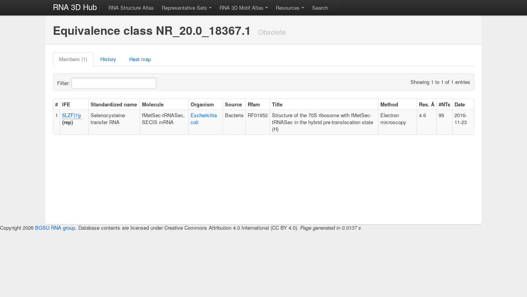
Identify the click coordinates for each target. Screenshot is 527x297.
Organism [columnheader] (202, 104)
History (108, 59)
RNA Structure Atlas (131, 7)
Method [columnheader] (389, 104)
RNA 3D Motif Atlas (242, 7)
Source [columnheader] (233, 104)
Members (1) (73, 59)
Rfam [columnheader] (254, 104)
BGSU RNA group (55, 227)
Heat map (140, 59)
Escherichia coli (204, 118)
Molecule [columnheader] (153, 104)
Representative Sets (184, 7)
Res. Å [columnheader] (426, 104)
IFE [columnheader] (66, 104)
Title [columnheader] (277, 104)
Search (320, 7)
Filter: (64, 83)
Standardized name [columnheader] (114, 104)
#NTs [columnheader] (444, 104)
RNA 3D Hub (75, 6)
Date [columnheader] (459, 104)
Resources (288, 7)
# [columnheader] (56, 104)
